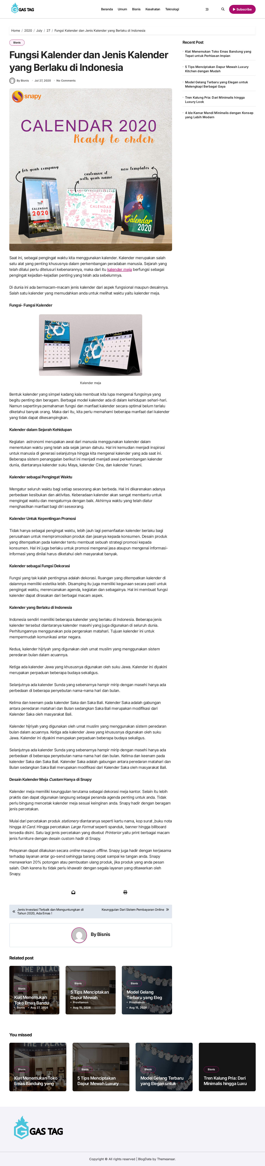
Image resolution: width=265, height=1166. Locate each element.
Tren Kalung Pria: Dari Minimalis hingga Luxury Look (215, 100)
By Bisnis (23, 80)
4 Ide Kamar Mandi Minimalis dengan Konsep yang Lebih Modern (219, 115)
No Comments (66, 80)
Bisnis (136, 9)
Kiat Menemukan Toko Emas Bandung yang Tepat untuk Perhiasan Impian (218, 54)
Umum (122, 9)
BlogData (145, 1159)
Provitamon (80, 1002)
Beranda (107, 9)
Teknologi (172, 9)
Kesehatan (152, 9)
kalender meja (119, 269)
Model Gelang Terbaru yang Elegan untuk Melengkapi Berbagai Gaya (216, 84)
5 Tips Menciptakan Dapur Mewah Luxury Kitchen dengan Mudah (217, 69)
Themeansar (166, 1159)
